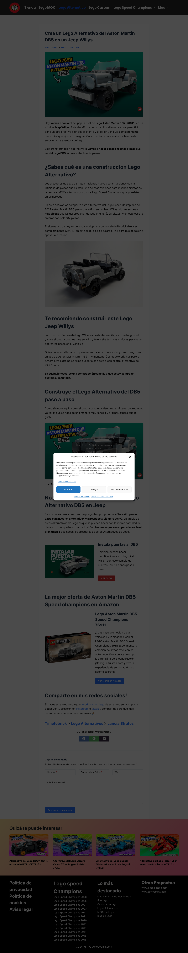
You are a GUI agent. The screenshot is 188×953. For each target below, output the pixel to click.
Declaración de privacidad (102, 496)
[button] (130, 456)
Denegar (94, 489)
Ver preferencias (120, 489)
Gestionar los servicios (67, 481)
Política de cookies (82, 496)
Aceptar (68, 489)
